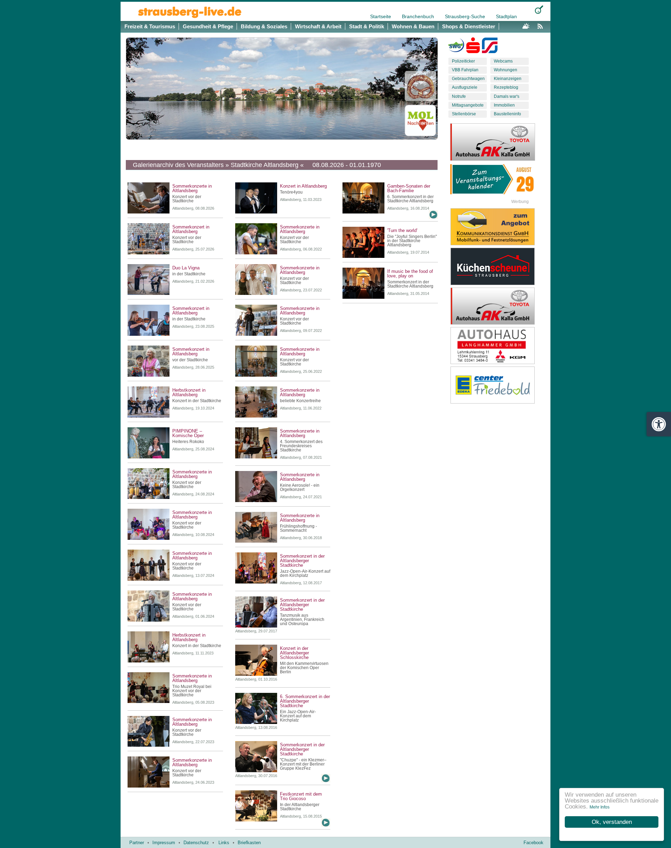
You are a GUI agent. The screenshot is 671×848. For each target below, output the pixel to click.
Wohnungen (505, 69)
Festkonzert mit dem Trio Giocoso (301, 796)
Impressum (163, 842)
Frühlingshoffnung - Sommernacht (298, 528)
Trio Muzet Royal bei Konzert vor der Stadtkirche (191, 690)
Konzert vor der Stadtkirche (186, 198)
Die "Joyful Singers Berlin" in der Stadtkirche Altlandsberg (412, 240)
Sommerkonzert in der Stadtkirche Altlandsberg (410, 284)
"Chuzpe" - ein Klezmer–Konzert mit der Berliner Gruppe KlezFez (303, 764)
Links (223, 842)
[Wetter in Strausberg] (526, 25)
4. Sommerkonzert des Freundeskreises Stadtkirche (301, 445)
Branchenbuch (418, 16)
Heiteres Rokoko (188, 441)
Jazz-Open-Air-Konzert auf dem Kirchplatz (305, 573)
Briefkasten (249, 842)
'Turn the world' (402, 230)
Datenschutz (196, 842)
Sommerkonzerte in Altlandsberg (192, 188)
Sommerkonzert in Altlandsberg (190, 229)
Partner (136, 842)
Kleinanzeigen (507, 78)
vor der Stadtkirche (190, 359)
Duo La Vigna (186, 268)
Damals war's (506, 96)
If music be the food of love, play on (410, 273)
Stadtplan (506, 16)
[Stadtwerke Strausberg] (490, 46)
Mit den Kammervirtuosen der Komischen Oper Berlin (304, 667)
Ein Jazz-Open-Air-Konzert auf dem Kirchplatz (298, 716)
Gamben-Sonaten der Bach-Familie (408, 188)
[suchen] (539, 9)
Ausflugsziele (464, 87)
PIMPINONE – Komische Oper (188, 433)
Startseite (381, 16)
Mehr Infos (599, 807)
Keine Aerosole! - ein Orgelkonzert (299, 487)
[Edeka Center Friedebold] (498, 385)
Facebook (533, 842)
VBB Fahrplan (465, 69)
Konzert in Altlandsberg (303, 186)
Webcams (503, 61)
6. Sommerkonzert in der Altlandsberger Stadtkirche (305, 701)
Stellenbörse (464, 113)
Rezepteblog (506, 87)
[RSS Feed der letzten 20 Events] (541, 25)
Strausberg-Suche (465, 16)
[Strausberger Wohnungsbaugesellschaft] (456, 46)
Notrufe (459, 96)
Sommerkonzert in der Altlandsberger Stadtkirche (302, 560)
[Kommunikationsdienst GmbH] (498, 226)
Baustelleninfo (507, 113)
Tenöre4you (291, 192)
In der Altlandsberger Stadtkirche (299, 806)
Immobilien (504, 105)
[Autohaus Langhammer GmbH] (498, 345)
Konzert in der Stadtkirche (196, 400)
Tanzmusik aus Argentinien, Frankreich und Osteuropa (302, 619)
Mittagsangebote (468, 105)
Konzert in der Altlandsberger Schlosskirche (294, 653)
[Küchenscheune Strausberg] (498, 266)
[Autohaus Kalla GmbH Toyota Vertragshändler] (498, 306)
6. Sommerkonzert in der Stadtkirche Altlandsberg (410, 198)
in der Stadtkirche (188, 273)
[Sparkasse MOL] (473, 46)
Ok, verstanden (612, 822)
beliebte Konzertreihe (300, 400)
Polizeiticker (463, 61)
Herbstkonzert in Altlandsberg (188, 392)
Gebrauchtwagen (468, 78)
